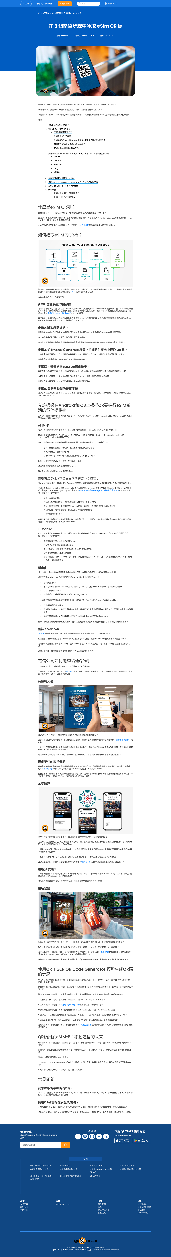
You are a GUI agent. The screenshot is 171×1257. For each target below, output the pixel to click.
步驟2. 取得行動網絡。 (63, 136)
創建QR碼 (66, 3)
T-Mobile (58, 164)
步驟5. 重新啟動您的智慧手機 (66, 147)
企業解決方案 (103, 1210)
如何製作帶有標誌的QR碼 (130, 1169)
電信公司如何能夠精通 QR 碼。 (61, 178)
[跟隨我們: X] (106, 1136)
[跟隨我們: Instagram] (92, 1136)
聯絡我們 (24, 1207)
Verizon (41, 633)
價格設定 (102, 1212)
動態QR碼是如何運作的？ (40, 1165)
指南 (22, 1201)
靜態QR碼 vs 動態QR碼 (70, 1004)
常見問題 (52, 190)
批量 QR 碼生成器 (127, 1165)
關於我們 (102, 1204)
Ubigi (56, 168)
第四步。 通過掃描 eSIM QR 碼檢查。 (69, 144)
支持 (58, 1201)
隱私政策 (141, 1210)
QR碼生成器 (84, 225)
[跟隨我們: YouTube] (85, 1136)
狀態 (100, 1207)
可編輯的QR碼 (85, 1025)
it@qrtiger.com (63, 1204)
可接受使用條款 (144, 1207)
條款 (140, 1201)
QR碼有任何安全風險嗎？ (64, 197)
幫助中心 (24, 1210)
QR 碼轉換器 (95, 1176)
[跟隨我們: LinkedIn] (78, 1136)
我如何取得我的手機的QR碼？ (66, 193)
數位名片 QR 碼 (96, 1165)
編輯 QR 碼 (85, 861)
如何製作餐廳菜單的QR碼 (70, 1176)
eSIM (74, 291)
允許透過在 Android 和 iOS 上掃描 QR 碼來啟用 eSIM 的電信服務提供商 (78, 153)
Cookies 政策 (143, 1212)
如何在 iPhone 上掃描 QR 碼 (59, 313)
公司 (100, 1201)
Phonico (57, 160)
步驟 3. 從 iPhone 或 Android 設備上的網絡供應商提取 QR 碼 (79, 140)
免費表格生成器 (122, 740)
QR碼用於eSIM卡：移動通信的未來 (63, 186)
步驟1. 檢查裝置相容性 (63, 132)
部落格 (46, 13)
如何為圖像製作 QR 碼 (39, 1169)
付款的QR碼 (47, 768)
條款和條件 (142, 1204)
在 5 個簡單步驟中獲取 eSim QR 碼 (66, 13)
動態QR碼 (105, 952)
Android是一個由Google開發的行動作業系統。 (99, 490)
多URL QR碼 (65, 1165)
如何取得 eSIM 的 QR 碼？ (59, 129)
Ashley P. (65, 35)
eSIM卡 (57, 156)
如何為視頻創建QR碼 (68, 1169)
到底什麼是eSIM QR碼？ (58, 125)
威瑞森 (57, 172)
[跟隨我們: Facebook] (99, 1136)
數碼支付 (70, 671)
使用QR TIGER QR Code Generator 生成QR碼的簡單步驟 (73, 182)
